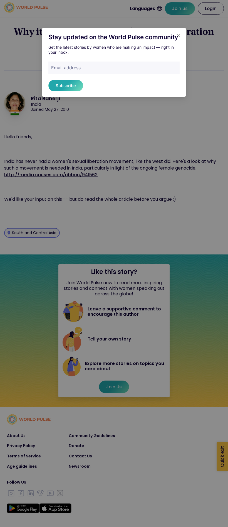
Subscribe (66, 85)
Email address (66, 67)
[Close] (178, 35)
